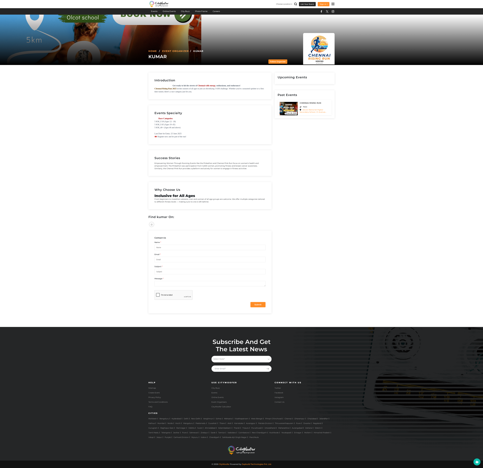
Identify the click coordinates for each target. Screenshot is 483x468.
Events (154, 11)
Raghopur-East (167, 428)
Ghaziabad (312, 418)
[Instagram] (151, 224)
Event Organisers (219, 402)
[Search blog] (295, 4)
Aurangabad (297, 428)
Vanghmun (208, 418)
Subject (157, 266)
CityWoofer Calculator (221, 407)
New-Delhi (195, 418)
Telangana (165, 432)
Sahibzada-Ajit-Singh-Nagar (234, 437)
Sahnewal (193, 432)
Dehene (308, 428)
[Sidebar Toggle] (333, 4)
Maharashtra (283, 428)
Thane (222, 423)
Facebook (279, 393)
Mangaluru (188, 423)
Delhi (186, 418)
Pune (298, 423)
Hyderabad (176, 418)
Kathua (151, 423)
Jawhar (176, 432)
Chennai (288, 418)
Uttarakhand (270, 428)
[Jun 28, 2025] (289, 108)
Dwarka (306, 423)
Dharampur (299, 418)
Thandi (237, 428)
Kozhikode (274, 432)
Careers (216, 11)
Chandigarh (214, 437)
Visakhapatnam (241, 418)
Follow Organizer (278, 61)
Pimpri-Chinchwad (273, 418)
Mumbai (161, 423)
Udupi (151, 437)
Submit (257, 304)
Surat (199, 428)
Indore (203, 437)
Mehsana (228, 418)
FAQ (150, 407)
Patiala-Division (265, 423)
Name (157, 242)
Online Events (169, 11)
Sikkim (318, 428)
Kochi (177, 423)
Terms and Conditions (158, 402)
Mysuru (194, 437)
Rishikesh (152, 418)
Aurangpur (250, 423)
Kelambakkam (224, 428)
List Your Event (307, 4)
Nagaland (317, 423)
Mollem (307, 432)
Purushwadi (256, 428)
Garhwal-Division (181, 437)
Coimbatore (243, 432)
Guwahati (212, 423)
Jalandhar (323, 418)
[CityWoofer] (159, 4)
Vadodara (232, 432)
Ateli (230, 423)
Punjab (168, 437)
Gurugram (153, 428)
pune (184, 432)
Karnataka (238, 423)
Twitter (278, 388)
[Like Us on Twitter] (327, 11)
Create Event (154, 393)
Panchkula (254, 437)
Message (158, 278)
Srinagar (297, 432)
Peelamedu (201, 423)
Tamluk (221, 432)
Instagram (279, 397)
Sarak (213, 432)
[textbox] (243, 359)
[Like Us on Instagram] (333, 11)
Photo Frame (201, 11)
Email (156, 254)
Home (152, 51)
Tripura (245, 428)
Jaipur (159, 437)
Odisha (191, 428)
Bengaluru (164, 418)
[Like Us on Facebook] (321, 11)
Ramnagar (181, 428)
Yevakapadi (286, 432)
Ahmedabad (210, 428)
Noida (170, 423)
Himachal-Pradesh (322, 432)
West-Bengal (257, 418)
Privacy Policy (154, 397)
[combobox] (241, 359)
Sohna (218, 418)
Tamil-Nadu (153, 432)
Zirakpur (204, 432)
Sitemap (152, 388)
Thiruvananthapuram (284, 423)
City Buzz (185, 11)
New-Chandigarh (259, 432)
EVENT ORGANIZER (175, 51)
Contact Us (279, 402)
